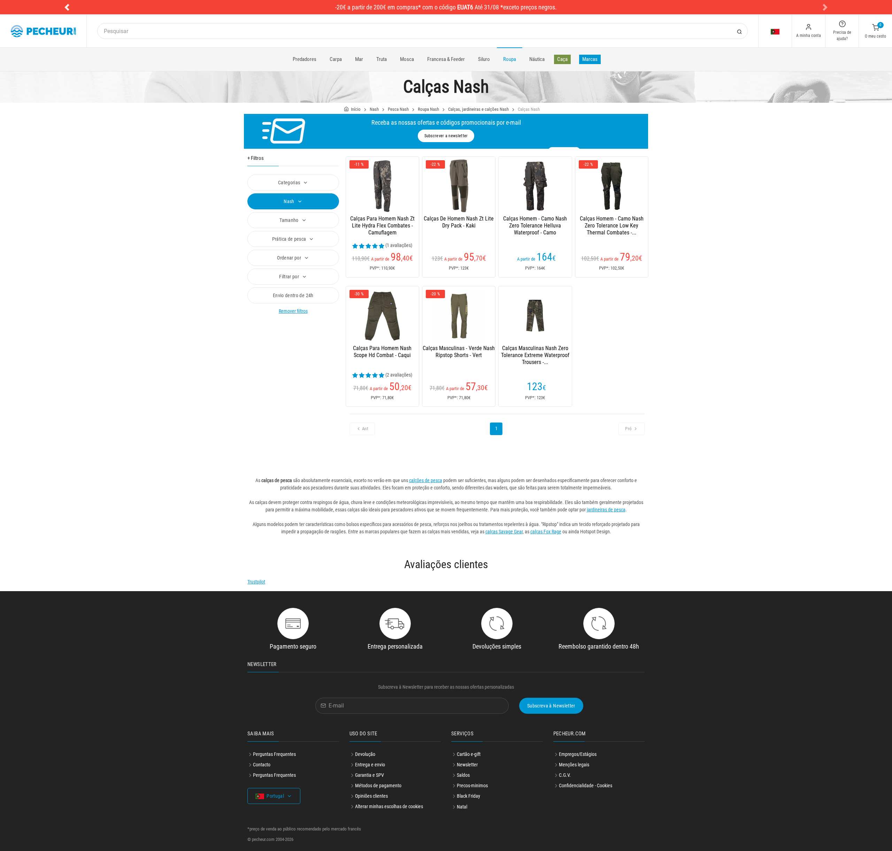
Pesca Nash (398, 109)
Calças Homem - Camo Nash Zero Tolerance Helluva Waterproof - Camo (535, 225)
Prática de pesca (289, 239)
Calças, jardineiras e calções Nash (478, 109)
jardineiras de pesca (606, 509)
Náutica (537, 59)
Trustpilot (256, 582)
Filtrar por (289, 276)
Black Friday (468, 796)
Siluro (484, 59)
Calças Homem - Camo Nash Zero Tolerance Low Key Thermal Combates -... (612, 225)
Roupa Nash (428, 109)
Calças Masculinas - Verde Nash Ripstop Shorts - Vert (459, 351)
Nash (374, 109)
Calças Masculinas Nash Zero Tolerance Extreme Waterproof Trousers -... (535, 355)
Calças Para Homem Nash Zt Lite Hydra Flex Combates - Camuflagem (382, 225)
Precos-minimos (472, 785)
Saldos (463, 775)
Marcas (590, 59)
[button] (67, 7)
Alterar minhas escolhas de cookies (389, 806)
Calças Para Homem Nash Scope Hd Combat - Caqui (382, 351)
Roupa (509, 59)
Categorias (289, 182)
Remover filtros (293, 311)
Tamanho (289, 220)
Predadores (304, 59)
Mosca (407, 59)
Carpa (336, 59)
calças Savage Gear (504, 531)
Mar (359, 59)
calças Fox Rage (545, 531)
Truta (381, 59)
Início (356, 109)
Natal (462, 807)
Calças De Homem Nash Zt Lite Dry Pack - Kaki (459, 222)
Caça (562, 59)
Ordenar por (289, 258)
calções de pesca (425, 480)
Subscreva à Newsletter (551, 706)
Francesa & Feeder (446, 59)
